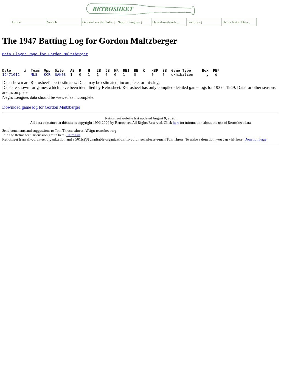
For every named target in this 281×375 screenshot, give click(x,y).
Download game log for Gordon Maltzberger (41, 107)
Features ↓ (195, 22)
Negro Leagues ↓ (129, 22)
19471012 (11, 74)
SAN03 (60, 74)
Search (52, 22)
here (176, 123)
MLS (35, 74)
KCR (47, 74)
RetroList (73, 135)
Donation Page (255, 139)
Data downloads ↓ (165, 22)
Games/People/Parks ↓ (98, 22)
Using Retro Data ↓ (237, 22)
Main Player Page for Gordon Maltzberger (45, 54)
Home (16, 22)
